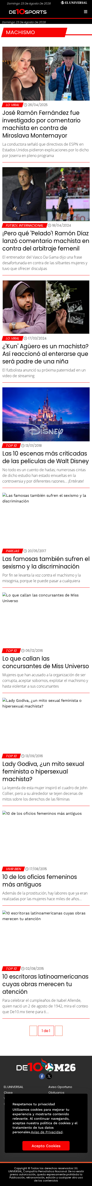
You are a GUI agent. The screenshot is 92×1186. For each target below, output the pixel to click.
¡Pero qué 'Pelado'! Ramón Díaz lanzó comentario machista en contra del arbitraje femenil (45, 240)
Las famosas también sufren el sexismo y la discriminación (46, 562)
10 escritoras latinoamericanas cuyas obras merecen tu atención (45, 984)
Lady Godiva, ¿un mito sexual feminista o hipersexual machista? (43, 771)
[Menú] (85, 11)
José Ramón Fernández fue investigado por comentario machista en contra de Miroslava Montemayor (41, 124)
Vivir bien (13, 869)
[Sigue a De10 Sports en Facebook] (42, 1076)
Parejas (12, 551)
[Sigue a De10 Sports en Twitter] (49, 1076)
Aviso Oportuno (60, 1087)
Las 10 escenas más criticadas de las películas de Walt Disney (45, 457)
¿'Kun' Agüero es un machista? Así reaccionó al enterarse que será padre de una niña (45, 353)
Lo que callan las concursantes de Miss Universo (45, 662)
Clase (8, 1092)
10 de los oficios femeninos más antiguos (39, 880)
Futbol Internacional (24, 225)
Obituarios (56, 1092)
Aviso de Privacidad (47, 1132)
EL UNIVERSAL (13, 1087)
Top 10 (11, 445)
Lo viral (12, 105)
